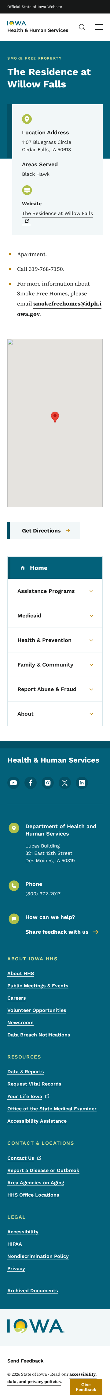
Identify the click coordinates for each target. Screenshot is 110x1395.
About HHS (20, 973)
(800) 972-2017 (43, 894)
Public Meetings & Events (37, 986)
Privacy (16, 1268)
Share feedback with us (57, 931)
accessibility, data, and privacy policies (52, 1378)
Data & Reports (25, 1071)
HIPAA (14, 1244)
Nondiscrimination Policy (38, 1256)
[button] (55, 417)
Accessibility (22, 1232)
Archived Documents (32, 1290)
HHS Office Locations (33, 1195)
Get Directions (41, 530)
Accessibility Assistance (37, 1121)
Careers (16, 998)
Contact (20, 1158)
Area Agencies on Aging (35, 1183)
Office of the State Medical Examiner (52, 1109)
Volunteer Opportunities (36, 1010)
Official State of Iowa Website (34, 7)
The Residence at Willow (57, 213)
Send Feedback (25, 1361)
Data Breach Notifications (38, 1035)
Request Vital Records (34, 1084)
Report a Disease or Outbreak (43, 1170)
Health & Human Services (37, 30)
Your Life (24, 1096)
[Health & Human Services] (22, 23)
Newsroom (20, 1022)
